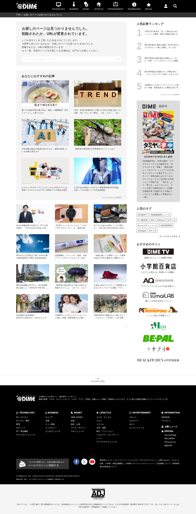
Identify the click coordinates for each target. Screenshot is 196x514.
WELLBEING (169, 438)
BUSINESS (53, 412)
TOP (18, 14)
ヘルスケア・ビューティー (107, 434)
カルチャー (134, 420)
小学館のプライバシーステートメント (139, 463)
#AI (152, 220)
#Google (142, 230)
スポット (133, 417)
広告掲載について (163, 463)
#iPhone (161, 220)
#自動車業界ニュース (160, 215)
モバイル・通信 (22, 420)
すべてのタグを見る (169, 236)
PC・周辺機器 (22, 431)
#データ (172, 220)
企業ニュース (171, 426)
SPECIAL (169, 431)
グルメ (99, 420)
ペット (99, 438)
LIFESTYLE (105, 412)
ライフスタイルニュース (106, 442)
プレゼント (166, 420)
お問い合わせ (164, 460)
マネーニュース (77, 431)
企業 (47, 420)
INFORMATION (172, 412)
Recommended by (108, 197)
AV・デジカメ (22, 417)
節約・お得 (75, 424)
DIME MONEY (77, 417)
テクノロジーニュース (25, 434)
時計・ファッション (104, 431)
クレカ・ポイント (78, 427)
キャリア (49, 417)
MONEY (78, 412)
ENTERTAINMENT (141, 412)
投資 (73, 420)
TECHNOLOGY (27, 412)
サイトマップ (120, 460)
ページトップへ (98, 381)
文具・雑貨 (101, 427)
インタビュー (51, 427)
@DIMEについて (106, 460)
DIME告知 (165, 417)
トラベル (100, 424)
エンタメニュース (136, 427)
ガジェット (21, 427)
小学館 (107, 463)
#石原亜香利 (166, 225)
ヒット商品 (50, 424)
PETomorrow (170, 442)
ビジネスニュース (52, 431)
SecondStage (170, 435)
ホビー (132, 424)
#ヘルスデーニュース (147, 225)
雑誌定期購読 (118, 463)
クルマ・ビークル (103, 417)
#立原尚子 (142, 215)
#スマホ (153, 230)
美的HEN (168, 445)
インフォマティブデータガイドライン (141, 460)
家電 (18, 424)
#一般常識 (142, 220)
